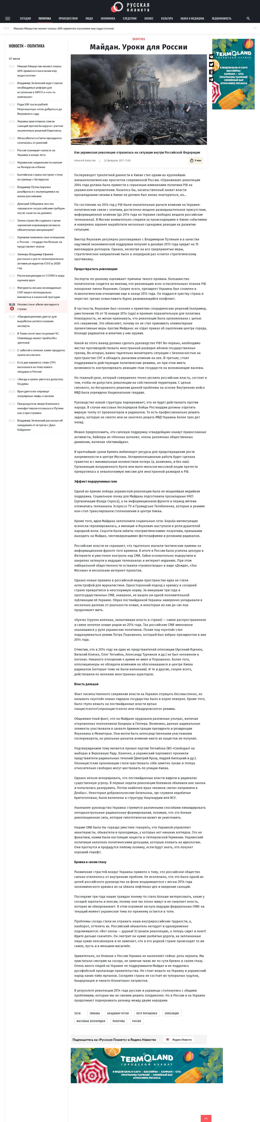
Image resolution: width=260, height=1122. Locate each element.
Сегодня (25, 18)
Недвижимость (221, 18)
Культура (167, 18)
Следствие (130, 18)
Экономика (108, 18)
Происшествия (68, 18)
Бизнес (149, 18)
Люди (89, 18)
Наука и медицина (192, 18)
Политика (45, 18)
